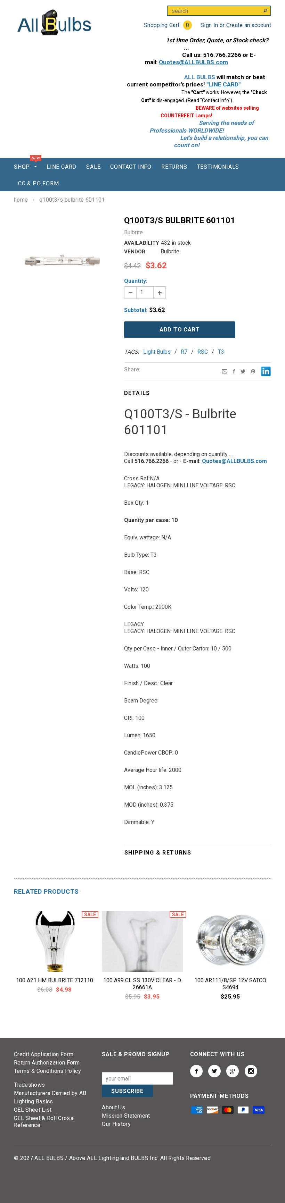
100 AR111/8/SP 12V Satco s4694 (230, 984)
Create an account (248, 25)
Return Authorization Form (47, 1062)
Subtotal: (135, 310)
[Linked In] (266, 371)
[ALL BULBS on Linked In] (232, 1071)
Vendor (134, 252)
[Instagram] (253, 371)
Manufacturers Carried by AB (50, 1093)
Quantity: (135, 281)
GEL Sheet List (32, 1110)
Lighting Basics (33, 1101)
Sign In (209, 25)
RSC (202, 351)
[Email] (224, 371)
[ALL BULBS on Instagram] (251, 1071)
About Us (113, 1107)
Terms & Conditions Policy (47, 1071)
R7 (184, 351)
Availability (141, 243)
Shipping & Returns (158, 852)
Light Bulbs (157, 351)
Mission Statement (126, 1115)
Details (137, 393)
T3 (221, 351)
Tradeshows (29, 1085)
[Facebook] (234, 371)
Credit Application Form (43, 1054)
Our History (116, 1124)
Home (21, 199)
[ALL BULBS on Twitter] (214, 1071)
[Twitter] (243, 371)
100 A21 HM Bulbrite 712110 (54, 980)
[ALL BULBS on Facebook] (196, 1071)
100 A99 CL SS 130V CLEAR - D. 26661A (142, 984)
